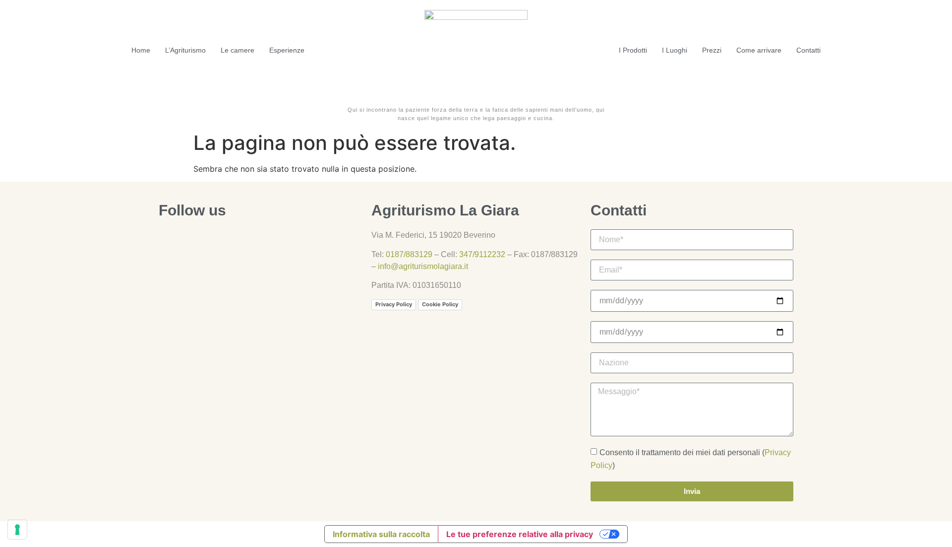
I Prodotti (633, 50)
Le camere (237, 50)
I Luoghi (674, 50)
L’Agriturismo (185, 50)
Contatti (808, 50)
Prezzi (711, 50)
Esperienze (286, 50)
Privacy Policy (393, 304)
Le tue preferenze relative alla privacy (519, 534)
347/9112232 (482, 254)
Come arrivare (758, 50)
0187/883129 (409, 254)
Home (140, 50)
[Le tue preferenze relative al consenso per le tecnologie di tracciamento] (17, 529)
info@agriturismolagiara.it (423, 266)
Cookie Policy (440, 304)
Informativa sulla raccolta (381, 534)
